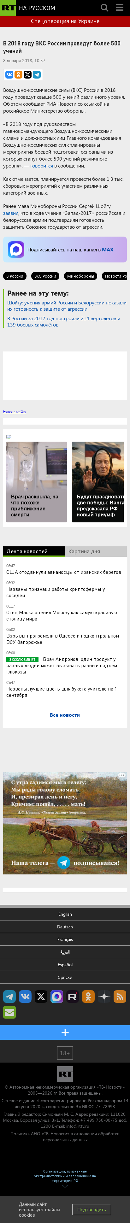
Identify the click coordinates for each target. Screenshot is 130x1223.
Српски (65, 977)
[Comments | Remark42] (65, 375)
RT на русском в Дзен (104, 996)
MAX (107, 249)
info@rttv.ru (77, 1126)
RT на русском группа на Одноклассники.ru (88, 996)
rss (120, 996)
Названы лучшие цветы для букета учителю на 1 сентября (61, 691)
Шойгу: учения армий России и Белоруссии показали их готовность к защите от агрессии (67, 305)
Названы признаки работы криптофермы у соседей (55, 591)
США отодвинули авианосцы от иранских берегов (63, 571)
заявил (10, 212)
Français (65, 939)
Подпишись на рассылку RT (9, 1012)
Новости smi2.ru (14, 411)
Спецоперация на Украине (65, 21)
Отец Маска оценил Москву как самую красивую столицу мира (61, 615)
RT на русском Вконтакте (25, 996)
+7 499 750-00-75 (98, 1120)
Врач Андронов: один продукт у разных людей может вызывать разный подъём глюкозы (61, 665)
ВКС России (45, 276)
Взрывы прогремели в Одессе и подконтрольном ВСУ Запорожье (62, 638)
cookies (27, 1215)
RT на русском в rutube (72, 996)
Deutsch (65, 927)
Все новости (65, 714)
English (65, 914)
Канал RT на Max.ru (56, 996)
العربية (65, 952)
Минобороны (80, 276)
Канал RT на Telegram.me (9, 996)
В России (14, 276)
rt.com (43, 1100)
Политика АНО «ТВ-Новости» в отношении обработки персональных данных (65, 1137)
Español (65, 964)
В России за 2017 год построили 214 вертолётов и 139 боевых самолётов (63, 321)
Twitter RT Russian (41, 996)
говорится (41, 165)
